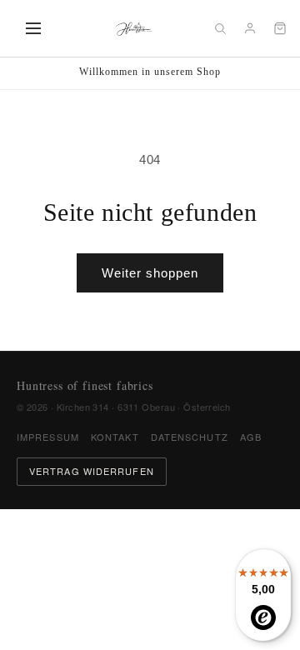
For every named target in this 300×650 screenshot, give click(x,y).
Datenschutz (189, 436)
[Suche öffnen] (220, 28)
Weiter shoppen (150, 273)
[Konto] (250, 28)
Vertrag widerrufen (91, 471)
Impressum (48, 436)
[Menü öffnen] (33, 28)
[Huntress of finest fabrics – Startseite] (133, 28)
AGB (251, 436)
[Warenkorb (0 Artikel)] (280, 28)
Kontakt (115, 436)
